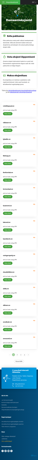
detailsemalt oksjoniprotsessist (21, 92)
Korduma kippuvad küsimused (9, 402)
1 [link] (13, 354)
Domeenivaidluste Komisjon (9, 407)
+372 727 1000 (19, 386)
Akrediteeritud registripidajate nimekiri (12, 421)
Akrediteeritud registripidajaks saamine (12, 424)
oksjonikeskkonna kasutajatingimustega (22, 90)
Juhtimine (4, 439)
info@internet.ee (20, 384)
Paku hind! (8, 113)
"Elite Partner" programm (8, 426)
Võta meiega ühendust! (8, 436)
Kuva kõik (19, 361)
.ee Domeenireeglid (7, 400)
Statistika (4, 405)
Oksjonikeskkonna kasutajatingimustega (12, 409)
